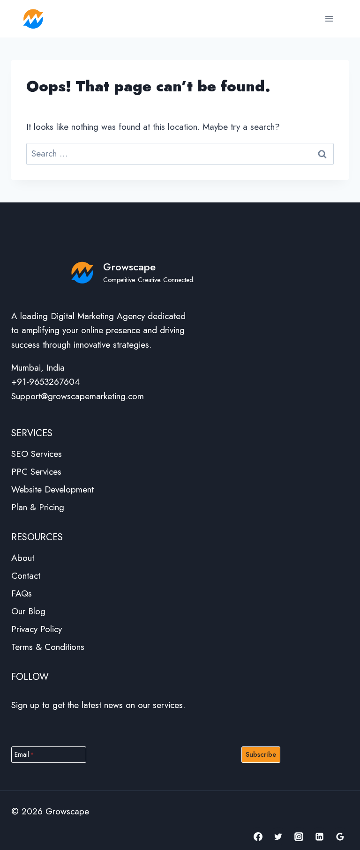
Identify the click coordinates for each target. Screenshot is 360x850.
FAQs (21, 593)
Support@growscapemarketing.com (77, 396)
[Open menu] (329, 18)
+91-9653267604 (45, 381)
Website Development (52, 489)
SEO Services (36, 453)
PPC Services (36, 471)
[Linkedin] (319, 836)
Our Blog (28, 611)
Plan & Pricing (37, 507)
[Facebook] (258, 836)
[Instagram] (299, 836)
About (22, 558)
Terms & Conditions (47, 647)
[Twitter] (278, 836)
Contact (25, 575)
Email (24, 754)
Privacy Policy (36, 629)
